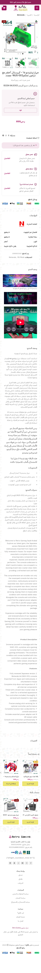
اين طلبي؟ (20, 913)
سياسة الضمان (20, 898)
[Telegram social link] (3, 135)
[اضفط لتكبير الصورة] (35, 51)
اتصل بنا (20, 921)
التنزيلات (20, 883)
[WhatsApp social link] (6, 135)
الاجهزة (29, 15)
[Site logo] (20, 8)
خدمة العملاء (20, 917)
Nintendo (21, 15)
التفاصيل (7, 158)
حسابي (20, 875)
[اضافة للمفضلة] (25, 762)
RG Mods (20, 257)
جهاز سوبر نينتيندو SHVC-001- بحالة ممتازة (11, 816)
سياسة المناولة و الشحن (20, 894)
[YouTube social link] (22, 863)
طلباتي (21, 879)
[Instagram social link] (26, 863)
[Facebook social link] (8, 135)
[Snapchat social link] (14, 863)
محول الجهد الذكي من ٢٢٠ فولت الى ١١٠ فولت (30, 816)
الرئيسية (36, 15)
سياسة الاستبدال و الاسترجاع (20, 902)
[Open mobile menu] (36, 8)
